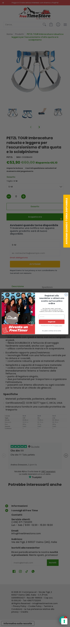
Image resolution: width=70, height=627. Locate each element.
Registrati (51, 322)
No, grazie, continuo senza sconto (51, 330)
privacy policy (58, 325)
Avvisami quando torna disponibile (66, 221)
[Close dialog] (66, 294)
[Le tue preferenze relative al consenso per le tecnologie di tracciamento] (64, 621)
